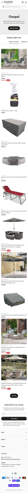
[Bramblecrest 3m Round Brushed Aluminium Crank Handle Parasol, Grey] (14, 265)
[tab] (14, 41)
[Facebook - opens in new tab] (12, 473)
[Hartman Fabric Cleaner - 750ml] (14, 95)
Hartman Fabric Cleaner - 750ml (9, 110)
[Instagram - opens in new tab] (15, 473)
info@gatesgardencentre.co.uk (12, 459)
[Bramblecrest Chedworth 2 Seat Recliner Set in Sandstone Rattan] (14, 331)
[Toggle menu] (2, 2)
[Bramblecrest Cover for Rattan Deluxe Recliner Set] (14, 299)
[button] (14, 6)
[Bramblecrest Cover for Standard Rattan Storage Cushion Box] (14, 127)
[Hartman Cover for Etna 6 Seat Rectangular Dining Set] (14, 161)
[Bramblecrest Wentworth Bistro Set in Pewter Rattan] (14, 59)
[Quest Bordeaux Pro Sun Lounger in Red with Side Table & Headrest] (14, 195)
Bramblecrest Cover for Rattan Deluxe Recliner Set (14, 315)
